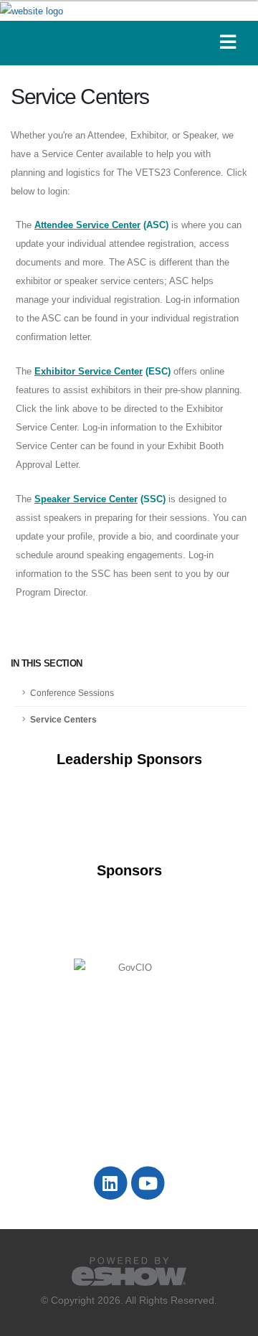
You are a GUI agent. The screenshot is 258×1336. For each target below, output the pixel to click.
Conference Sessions (72, 692)
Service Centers (63, 719)
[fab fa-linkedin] (111, 1182)
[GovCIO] (129, 968)
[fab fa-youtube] (148, 1182)
